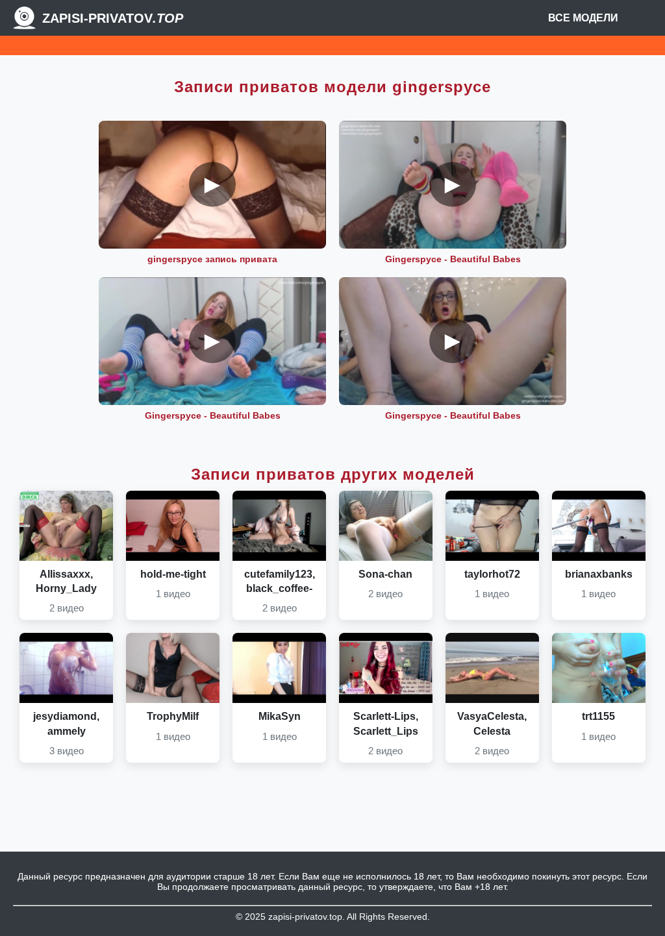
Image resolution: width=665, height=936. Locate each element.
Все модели (583, 17)
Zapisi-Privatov (112, 18)
